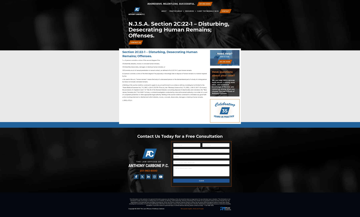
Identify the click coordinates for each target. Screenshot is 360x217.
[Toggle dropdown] (183, 11)
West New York (163, 204)
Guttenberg (209, 204)
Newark (170, 204)
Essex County (183, 204)
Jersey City (194, 202)
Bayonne (190, 204)
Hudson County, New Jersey (221, 202)
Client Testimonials (205, 11)
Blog (217, 11)
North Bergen (155, 204)
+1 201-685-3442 (209, 205)
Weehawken (202, 204)
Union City (148, 204)
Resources (189, 11)
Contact (225, 11)
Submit (201, 181)
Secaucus (216, 204)
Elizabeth (228, 204)
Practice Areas (175, 11)
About (164, 11)
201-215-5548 (225, 62)
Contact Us (136, 42)
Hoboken (195, 204)
